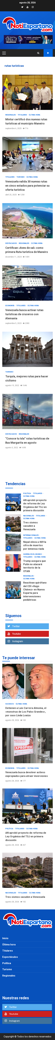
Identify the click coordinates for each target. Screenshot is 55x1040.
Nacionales (28, 516)
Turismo (20, 177)
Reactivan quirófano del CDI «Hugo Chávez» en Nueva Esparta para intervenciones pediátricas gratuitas (13, 590)
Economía (10, 305)
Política (27, 493)
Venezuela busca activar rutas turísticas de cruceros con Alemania (27, 283)
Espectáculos (10, 957)
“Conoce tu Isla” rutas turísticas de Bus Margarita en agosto (27, 411)
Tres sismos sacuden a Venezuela (13, 523)
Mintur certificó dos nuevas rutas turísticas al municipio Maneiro (27, 92)
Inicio (5, 938)
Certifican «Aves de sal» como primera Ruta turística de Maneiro (27, 220)
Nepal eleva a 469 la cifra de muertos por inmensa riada (13, 542)
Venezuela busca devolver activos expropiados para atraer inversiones (27, 745)
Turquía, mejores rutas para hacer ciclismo (27, 349)
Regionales (10, 115)
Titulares (22, 115)
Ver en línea (48, 53)
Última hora (34, 115)
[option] (27, 503)
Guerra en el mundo (32, 554)
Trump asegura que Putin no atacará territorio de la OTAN (13, 563)
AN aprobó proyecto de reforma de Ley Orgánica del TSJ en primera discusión (13, 502)
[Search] (38, 53)
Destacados (11, 243)
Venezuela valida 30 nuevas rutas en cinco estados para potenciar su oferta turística (27, 154)
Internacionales (31, 535)
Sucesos (9, 704)
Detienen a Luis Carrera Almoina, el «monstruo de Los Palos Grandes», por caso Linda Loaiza (27, 681)
